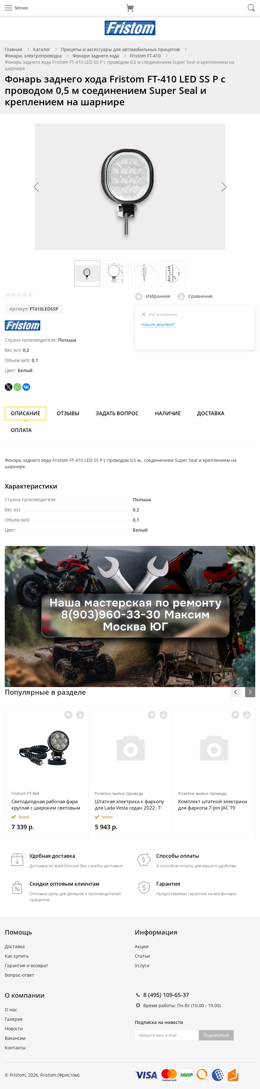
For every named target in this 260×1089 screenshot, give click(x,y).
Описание (25, 413)
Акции (141, 946)
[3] (19, 294)
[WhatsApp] (17, 387)
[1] (7, 294)
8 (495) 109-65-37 (166, 995)
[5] (30, 294)
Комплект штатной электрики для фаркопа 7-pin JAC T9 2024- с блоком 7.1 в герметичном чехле (212, 804)
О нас (11, 1010)
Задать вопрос (117, 413)
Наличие (168, 413)
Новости (14, 1029)
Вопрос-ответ (19, 975)
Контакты (15, 1048)
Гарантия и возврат (26, 965)
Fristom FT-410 (145, 56)
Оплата (21, 430)
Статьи (142, 956)
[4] (25, 294)
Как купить (17, 956)
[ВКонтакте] (26, 387)
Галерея (14, 1019)
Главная (13, 49)
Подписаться (216, 1035)
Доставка (210, 413)
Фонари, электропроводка (33, 56)
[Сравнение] (80, 715)
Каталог (41, 49)
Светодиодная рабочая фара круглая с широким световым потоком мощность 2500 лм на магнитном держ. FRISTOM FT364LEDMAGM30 (45, 804)
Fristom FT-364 (25, 793)
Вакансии (15, 1038)
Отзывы (68, 413)
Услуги (142, 965)
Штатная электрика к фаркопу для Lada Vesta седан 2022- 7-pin (129, 804)
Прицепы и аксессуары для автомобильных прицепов (120, 49)
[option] (47, 772)
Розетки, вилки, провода (119, 793)
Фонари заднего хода (96, 56)
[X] (8, 387)
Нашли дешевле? (158, 324)
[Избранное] (68, 715)
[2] (13, 294)
